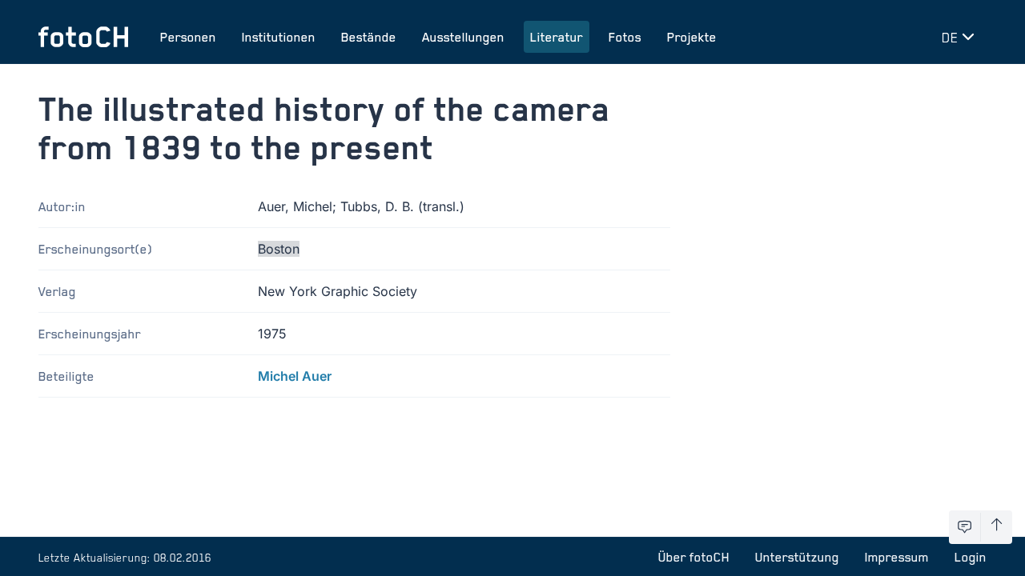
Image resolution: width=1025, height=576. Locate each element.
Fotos (625, 37)
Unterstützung (797, 557)
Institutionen (279, 37)
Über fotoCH (694, 557)
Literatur (556, 37)
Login (971, 557)
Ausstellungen (463, 37)
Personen (188, 37)
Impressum (897, 557)
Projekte (692, 37)
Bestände (368, 37)
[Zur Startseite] (83, 37)
